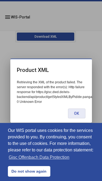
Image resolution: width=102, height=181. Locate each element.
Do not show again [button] (29, 171)
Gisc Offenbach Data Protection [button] (39, 157)
